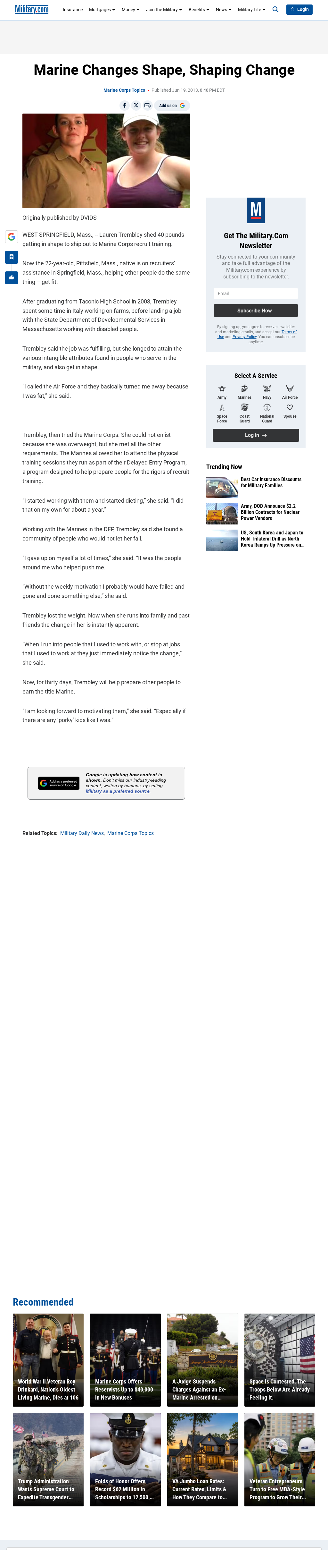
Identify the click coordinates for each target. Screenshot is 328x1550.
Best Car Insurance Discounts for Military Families (271, 482)
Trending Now (224, 467)
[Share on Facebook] (124, 105)
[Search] (275, 9)
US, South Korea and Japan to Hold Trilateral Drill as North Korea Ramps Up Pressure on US (272, 539)
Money (128, 9)
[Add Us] (11, 236)
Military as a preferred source (118, 791)
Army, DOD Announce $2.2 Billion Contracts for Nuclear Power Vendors (270, 512)
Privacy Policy (245, 337)
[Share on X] (136, 105)
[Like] (11, 277)
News (221, 9)
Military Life (249, 9)
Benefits (197, 9)
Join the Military (162, 9)
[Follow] (11, 257)
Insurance (73, 9)
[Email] (148, 105)
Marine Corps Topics (124, 90)
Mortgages (100, 9)
